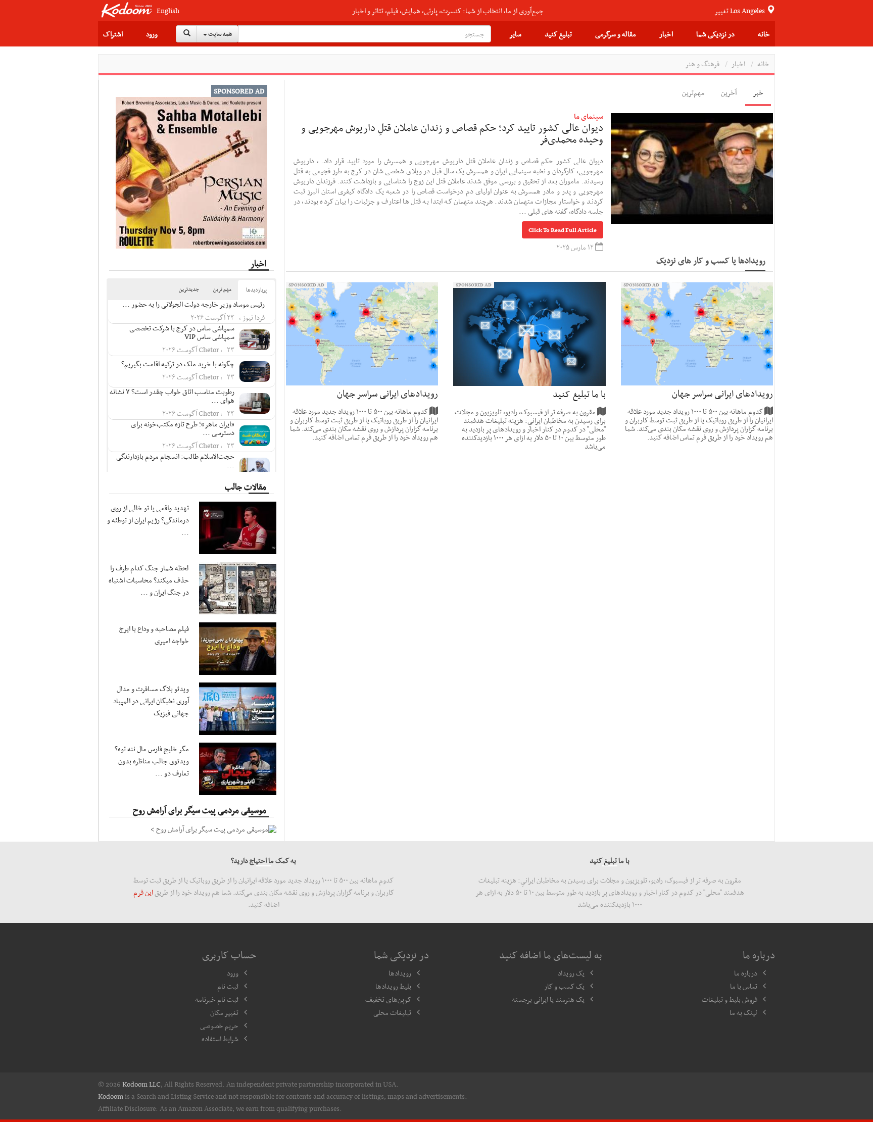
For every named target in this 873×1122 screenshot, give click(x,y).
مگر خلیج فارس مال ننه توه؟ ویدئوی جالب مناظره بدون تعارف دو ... (152, 761)
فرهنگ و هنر (702, 64)
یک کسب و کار (564, 986)
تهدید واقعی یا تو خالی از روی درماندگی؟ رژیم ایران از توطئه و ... (148, 520)
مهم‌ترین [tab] (693, 92)
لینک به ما (743, 1012)
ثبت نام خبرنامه (216, 999)
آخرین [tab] (729, 92)
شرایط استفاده (220, 1039)
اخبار (666, 34)
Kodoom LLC (141, 1084)
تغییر (740, 11)
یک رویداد (571, 973)
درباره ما (745, 973)
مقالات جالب (245, 486)
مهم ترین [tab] (222, 289)
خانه (764, 34)
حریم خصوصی (219, 1025)
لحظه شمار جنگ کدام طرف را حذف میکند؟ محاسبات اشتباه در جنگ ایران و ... (149, 580)
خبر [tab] (758, 92)
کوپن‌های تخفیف (388, 999)
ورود (152, 34)
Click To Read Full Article (562, 230)
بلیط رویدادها (393, 986)
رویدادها (400, 973)
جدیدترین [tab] (189, 289)
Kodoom (110, 1096)
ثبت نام (227, 986)
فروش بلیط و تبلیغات (729, 999)
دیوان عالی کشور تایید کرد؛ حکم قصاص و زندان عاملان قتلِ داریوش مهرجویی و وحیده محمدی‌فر (452, 133)
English (168, 11)
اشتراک (113, 34)
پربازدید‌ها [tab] (256, 290)
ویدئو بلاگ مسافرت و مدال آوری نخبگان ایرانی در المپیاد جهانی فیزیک (151, 700)
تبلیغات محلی (392, 1012)
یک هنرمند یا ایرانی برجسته (548, 999)
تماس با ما (743, 986)
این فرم (143, 892)
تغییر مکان (224, 1012)
